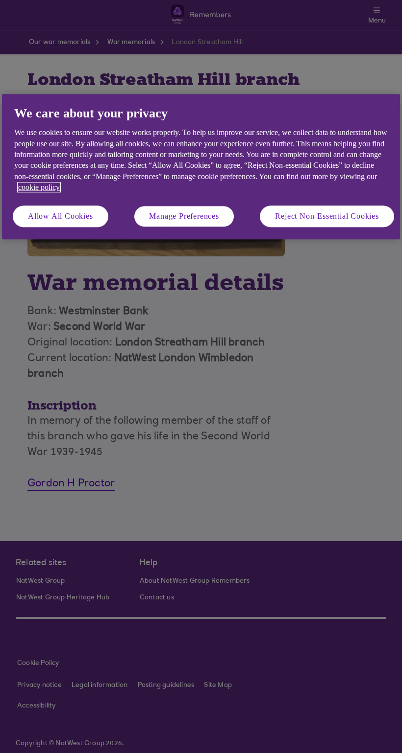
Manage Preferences (184, 216)
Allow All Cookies (60, 216)
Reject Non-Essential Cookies (326, 216)
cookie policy (39, 187)
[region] (201, 166)
